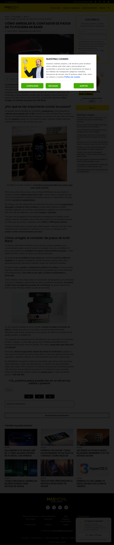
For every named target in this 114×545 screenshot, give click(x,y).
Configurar (32, 85)
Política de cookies (72, 76)
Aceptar (84, 85)
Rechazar (53, 85)
